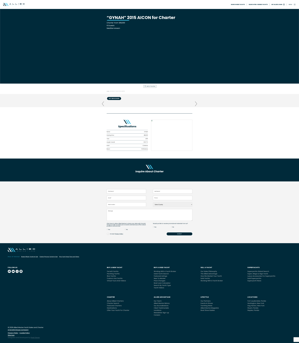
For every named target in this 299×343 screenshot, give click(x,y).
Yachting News (206, 306)
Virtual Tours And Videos (116, 281)
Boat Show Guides (208, 310)
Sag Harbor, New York (255, 306)
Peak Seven (35, 337)
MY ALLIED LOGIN (277, 4)
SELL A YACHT (206, 267)
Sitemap (11, 335)
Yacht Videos (159, 288)
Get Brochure (114, 98)
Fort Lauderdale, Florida (256, 301)
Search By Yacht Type (162, 285)
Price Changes (159, 281)
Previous (103, 103)
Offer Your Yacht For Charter (118, 310)
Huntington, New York (255, 303)
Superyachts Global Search (258, 271)
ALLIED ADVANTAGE (162, 297)
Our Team (158, 301)
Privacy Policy (119, 234)
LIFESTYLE (205, 297)
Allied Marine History (162, 303)
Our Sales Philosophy (209, 271)
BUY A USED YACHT (162, 267)
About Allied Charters (115, 301)
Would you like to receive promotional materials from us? (170, 223)
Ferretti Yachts (112, 271)
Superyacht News (254, 281)
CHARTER (111, 297)
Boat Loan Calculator (162, 283)
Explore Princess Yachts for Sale (49, 256)
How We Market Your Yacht (211, 276)
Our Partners (206, 301)
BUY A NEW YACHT (114, 267)
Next (196, 103)
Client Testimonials (161, 308)
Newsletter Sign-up (161, 313)
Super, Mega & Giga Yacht (257, 274)
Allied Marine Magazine (210, 308)
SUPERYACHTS (253, 267)
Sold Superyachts (254, 278)
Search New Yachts (238, 4)
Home (108, 91)
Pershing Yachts (113, 274)
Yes (109, 229)
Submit (179, 234)
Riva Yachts (111, 276)
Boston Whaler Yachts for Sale (29, 256)
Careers (157, 315)
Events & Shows (207, 303)
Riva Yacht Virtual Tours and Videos (69, 256)
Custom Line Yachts (114, 278)
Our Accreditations (161, 306)
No (127, 229)
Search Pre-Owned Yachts (258, 4)
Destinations (112, 308)
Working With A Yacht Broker (165, 271)
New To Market (159, 278)
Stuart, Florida (252, 308)
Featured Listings (160, 276)
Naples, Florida (253, 310)
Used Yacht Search (161, 274)
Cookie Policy (24, 333)
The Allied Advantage (209, 274)
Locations (157, 310)
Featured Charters (114, 306)
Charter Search (113, 303)
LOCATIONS (252, 297)
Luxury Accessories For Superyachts (261, 276)
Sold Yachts (205, 278)
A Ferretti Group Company (18, 330)
